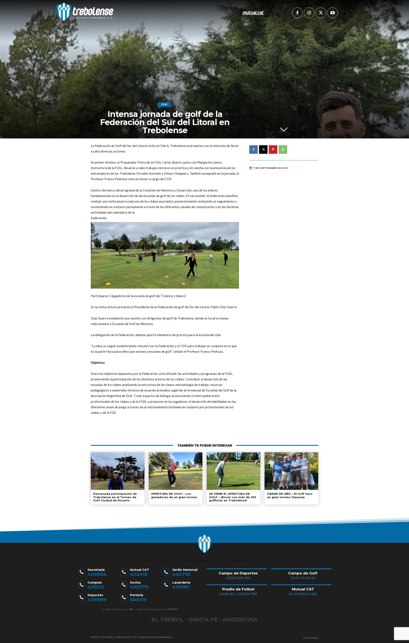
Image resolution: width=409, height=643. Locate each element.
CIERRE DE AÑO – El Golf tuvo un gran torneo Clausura (290, 495)
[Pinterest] (273, 149)
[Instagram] (309, 12)
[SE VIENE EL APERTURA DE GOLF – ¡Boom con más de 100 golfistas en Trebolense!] (233, 471)
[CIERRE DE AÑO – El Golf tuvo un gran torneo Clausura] (291, 471)
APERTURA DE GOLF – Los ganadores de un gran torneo (174, 495)
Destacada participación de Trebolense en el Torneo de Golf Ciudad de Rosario (115, 497)
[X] (320, 12)
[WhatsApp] (283, 149)
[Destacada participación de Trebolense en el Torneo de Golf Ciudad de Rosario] (117, 471)
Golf (164, 104)
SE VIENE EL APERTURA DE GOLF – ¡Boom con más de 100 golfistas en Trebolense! (232, 497)
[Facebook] (297, 12)
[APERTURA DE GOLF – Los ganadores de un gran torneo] (175, 471)
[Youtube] (332, 12)
